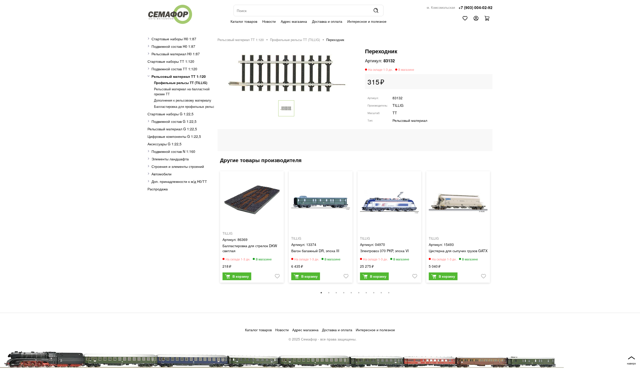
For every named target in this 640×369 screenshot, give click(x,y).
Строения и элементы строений (178, 166)
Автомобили (162, 173)
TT (394, 112)
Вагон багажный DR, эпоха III (315, 250)
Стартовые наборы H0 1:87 (174, 38)
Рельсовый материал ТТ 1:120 (179, 76)
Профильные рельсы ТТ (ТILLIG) (180, 83)
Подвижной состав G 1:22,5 (174, 121)
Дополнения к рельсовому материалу (182, 100)
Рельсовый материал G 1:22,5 (172, 128)
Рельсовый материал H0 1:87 (176, 53)
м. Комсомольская (441, 7)
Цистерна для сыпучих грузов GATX (458, 250)
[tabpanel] (252, 228)
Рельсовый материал (409, 120)
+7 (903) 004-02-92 (475, 7)
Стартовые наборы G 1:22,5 (171, 113)
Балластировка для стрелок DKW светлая (249, 248)
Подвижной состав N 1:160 (173, 151)
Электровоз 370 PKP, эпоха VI (384, 250)
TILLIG (398, 105)
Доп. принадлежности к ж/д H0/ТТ (179, 181)
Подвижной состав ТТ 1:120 (174, 68)
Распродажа (158, 188)
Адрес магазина (294, 21)
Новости (269, 21)
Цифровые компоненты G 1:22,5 (174, 136)
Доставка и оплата (327, 21)
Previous (213, 229)
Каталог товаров (243, 21)
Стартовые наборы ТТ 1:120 (171, 61)
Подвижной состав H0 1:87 (173, 46)
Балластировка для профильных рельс (184, 106)
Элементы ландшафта (170, 158)
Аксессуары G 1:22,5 (165, 143)
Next (496, 229)
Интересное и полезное (366, 21)
